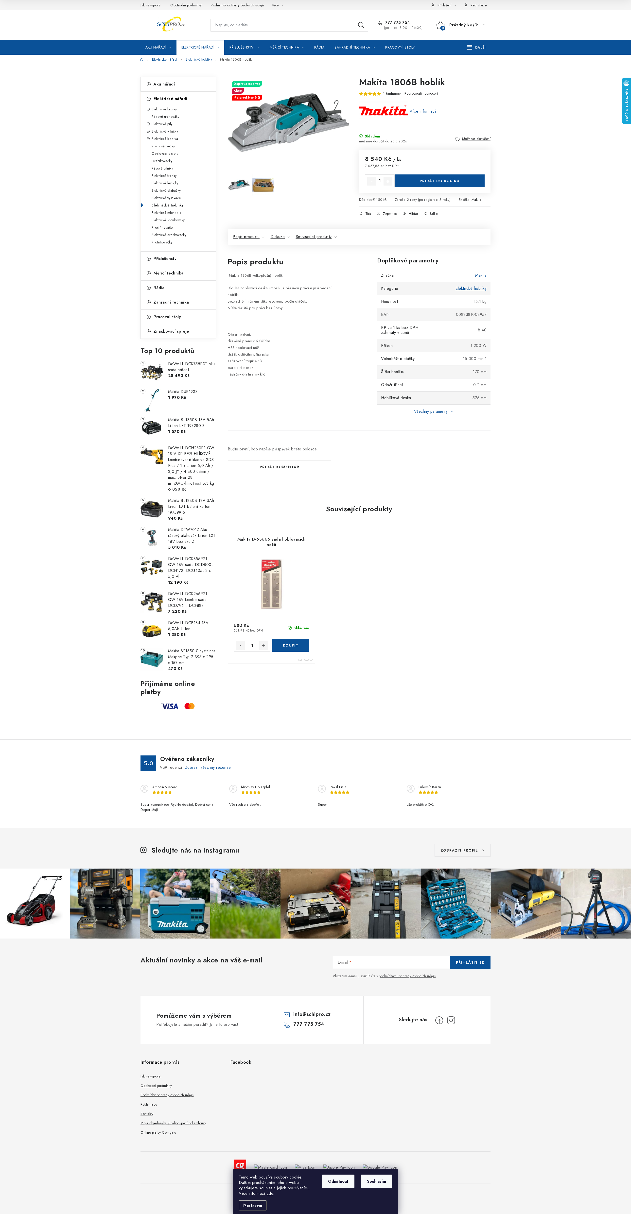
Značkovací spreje (171, 331)
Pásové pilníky (162, 168)
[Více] (476, 47)
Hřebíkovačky (162, 160)
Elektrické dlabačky (166, 190)
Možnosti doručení (476, 138)
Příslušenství (166, 258)
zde (270, 1193)
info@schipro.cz (312, 1014)
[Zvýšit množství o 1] (388, 181)
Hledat (361, 25)
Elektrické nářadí (170, 99)
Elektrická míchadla (166, 212)
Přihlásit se (470, 962)
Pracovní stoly (167, 317)
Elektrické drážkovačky (169, 234)
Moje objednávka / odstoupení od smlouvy (173, 1123)
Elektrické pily (162, 123)
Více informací (423, 111)
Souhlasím (376, 1181)
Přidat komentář (279, 466)
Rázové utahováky (165, 116)
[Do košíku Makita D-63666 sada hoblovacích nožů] (290, 645)
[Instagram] (451, 1020)
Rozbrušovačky (163, 146)
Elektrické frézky (164, 175)
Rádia (159, 288)
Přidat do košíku (440, 180)
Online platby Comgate (158, 1132)
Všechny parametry (431, 411)
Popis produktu (246, 236)
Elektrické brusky (164, 109)
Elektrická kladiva (165, 138)
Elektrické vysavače (166, 197)
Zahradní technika (171, 302)
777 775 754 (397, 22)
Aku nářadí (164, 84)
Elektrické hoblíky (168, 205)
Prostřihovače (162, 227)
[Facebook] (439, 1020)
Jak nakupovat (150, 5)
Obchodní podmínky (186, 5)
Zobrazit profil (459, 850)
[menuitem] (158, 47)
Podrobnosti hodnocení (421, 93)
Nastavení (252, 1205)
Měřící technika (169, 273)
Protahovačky (162, 242)
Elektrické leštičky (165, 183)
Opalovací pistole (165, 153)
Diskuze (278, 236)
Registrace (479, 5)
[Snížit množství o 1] (371, 181)
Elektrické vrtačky (165, 131)
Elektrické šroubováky (168, 220)
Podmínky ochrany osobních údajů (237, 5)
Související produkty (314, 236)
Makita (476, 199)
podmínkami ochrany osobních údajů (407, 976)
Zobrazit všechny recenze (208, 767)
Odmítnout (338, 1181)
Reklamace (148, 1104)
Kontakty (146, 1113)
